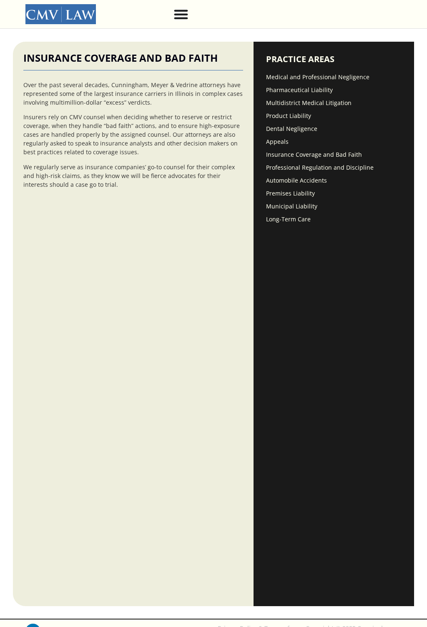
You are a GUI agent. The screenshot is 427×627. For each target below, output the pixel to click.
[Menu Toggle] (180, 14)
